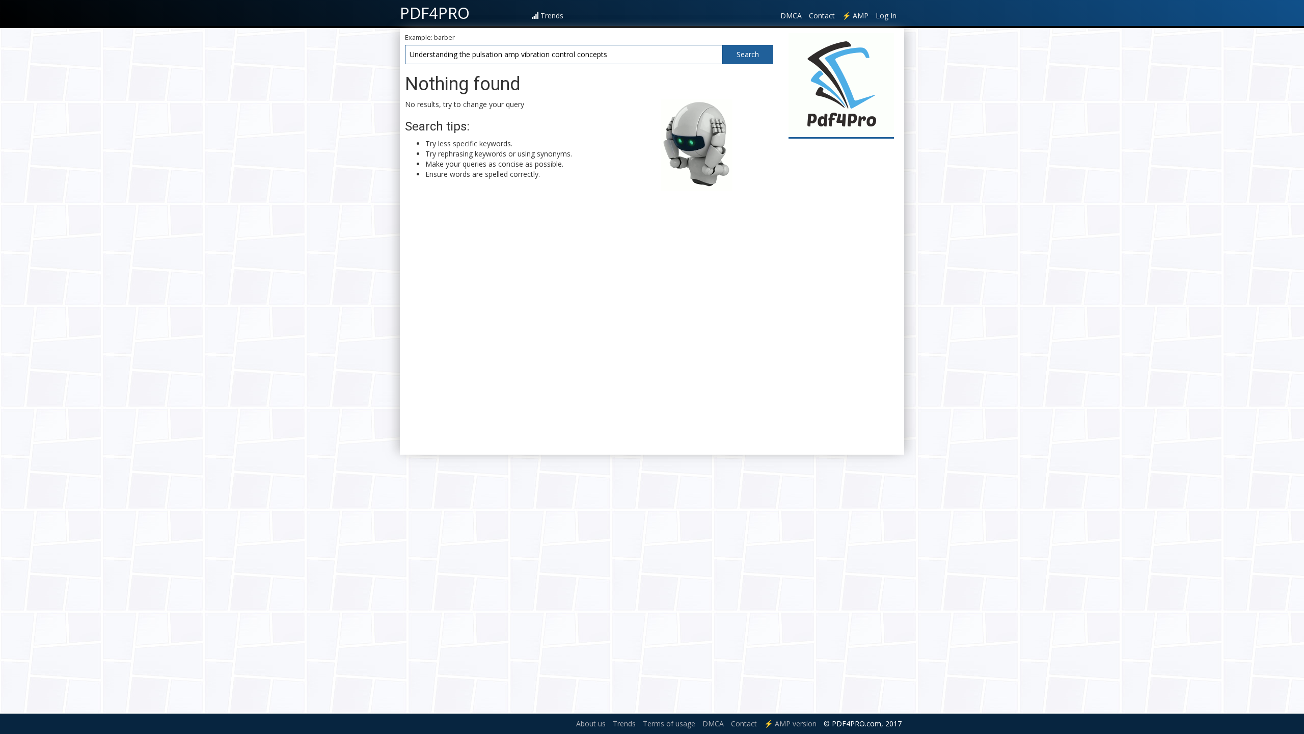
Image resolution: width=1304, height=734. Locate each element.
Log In (886, 15)
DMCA (791, 15)
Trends (551, 15)
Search (748, 54)
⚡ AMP (855, 15)
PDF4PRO (435, 12)
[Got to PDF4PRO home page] (841, 85)
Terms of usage (669, 723)
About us (591, 723)
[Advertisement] (841, 297)
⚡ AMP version (790, 723)
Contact (822, 15)
